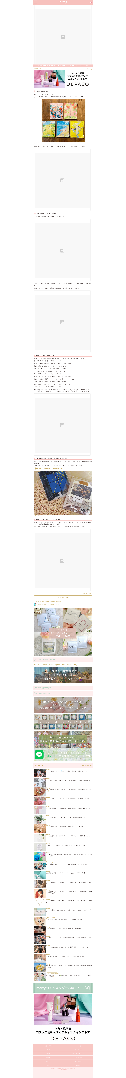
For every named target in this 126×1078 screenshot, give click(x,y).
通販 (59, 664)
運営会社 (48, 1057)
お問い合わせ (78, 1057)
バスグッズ (53, 664)
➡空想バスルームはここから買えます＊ (50, 468)
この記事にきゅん (63, 597)
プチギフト (38, 664)
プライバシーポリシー (78, 1053)
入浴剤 (45, 664)
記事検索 (48, 1049)
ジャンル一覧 (78, 1049)
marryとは (78, 1046)
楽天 (64, 664)
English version (78, 1061)
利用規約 (48, 1053)
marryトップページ (48, 1046)
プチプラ (70, 664)
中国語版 (48, 1065)
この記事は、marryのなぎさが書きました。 (48, 604)
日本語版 (48, 1061)
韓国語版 (78, 1065)
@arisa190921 (37, 143)
